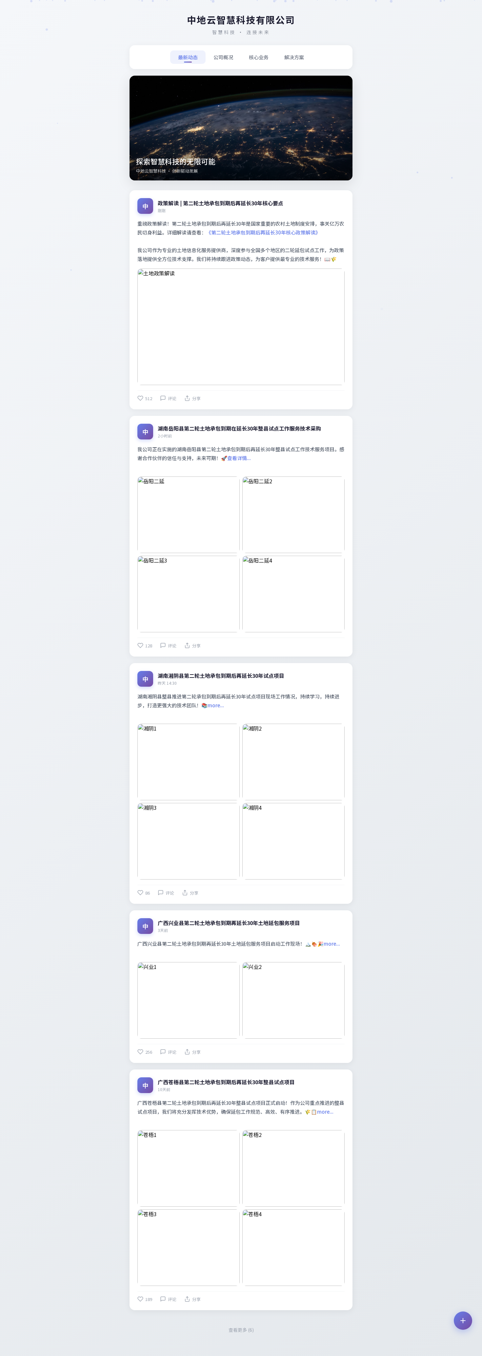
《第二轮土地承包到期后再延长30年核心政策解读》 (263, 232)
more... (216, 705)
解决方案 (294, 57)
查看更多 (241, 1330)
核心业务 (259, 57)
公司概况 (223, 57)
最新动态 (188, 57)
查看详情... (239, 458)
